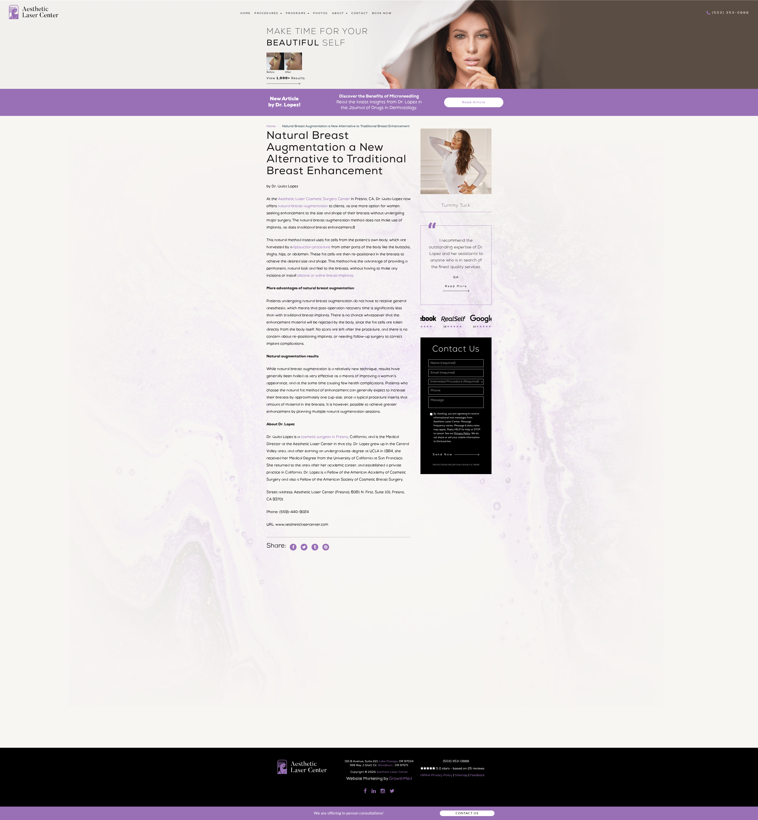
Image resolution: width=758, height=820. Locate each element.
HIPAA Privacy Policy (436, 775)
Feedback (477, 775)
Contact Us (467, 813)
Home (245, 13)
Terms (475, 465)
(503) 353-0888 (730, 13)
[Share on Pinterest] (326, 547)
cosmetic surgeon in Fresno (324, 437)
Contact (359, 13)
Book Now (382, 13)
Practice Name (379, 2)
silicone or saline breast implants (325, 276)
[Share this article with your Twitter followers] (304, 547)
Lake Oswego (388, 761)
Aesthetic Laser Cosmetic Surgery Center (314, 199)
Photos (320, 13)
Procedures (267, 13)
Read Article (473, 102)
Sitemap (461, 775)
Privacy (466, 465)
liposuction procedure (311, 247)
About (338, 13)
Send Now (443, 454)
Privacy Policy (462, 434)
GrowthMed (400, 779)
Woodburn (385, 765)
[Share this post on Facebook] (293, 547)
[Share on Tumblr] (315, 547)
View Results (285, 78)
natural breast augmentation (303, 206)
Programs (296, 13)
